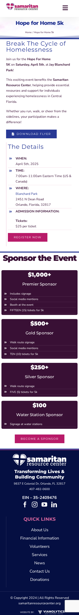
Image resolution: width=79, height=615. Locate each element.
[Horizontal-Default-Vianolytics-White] (51, 611)
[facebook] (25, 504)
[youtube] (44, 504)
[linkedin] (54, 504)
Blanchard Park (26, 194)
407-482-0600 (39, 489)
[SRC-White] (39, 455)
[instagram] (34, 504)
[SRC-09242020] (22, 4)
